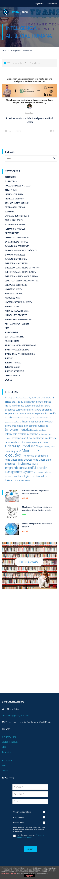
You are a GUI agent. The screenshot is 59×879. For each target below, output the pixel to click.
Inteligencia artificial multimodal (27, 437)
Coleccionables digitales (18, 186)
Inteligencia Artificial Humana (21, 272)
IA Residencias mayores (16, 242)
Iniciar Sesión (52, 4)
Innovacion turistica (16, 259)
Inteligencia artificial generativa (21, 433)
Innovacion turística (18, 430)
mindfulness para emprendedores (21, 466)
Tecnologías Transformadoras (20, 345)
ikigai (24, 421)
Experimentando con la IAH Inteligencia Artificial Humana (29, 120)
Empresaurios (12, 413)
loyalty (41, 447)
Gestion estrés (12, 233)
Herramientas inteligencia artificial (29, 418)
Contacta (6, 752)
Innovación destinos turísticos (21, 250)
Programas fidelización (44, 472)
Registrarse (39, 4)
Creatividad (11, 190)
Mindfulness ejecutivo (23, 453)
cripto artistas (12, 401)
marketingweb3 (13, 451)
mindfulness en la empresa (19, 459)
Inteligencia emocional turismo (21, 276)
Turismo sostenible (14, 371)
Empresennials (26, 413)
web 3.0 (27, 480)
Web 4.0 (8, 380)
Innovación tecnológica (38, 430)
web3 (22, 480)
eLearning (10, 212)
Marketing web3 (12, 298)
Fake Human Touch (14, 220)
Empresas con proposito (17, 216)
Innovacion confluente (17, 246)
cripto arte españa (44, 397)
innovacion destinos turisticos (32, 425)
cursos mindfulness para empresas (34, 409)
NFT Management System (17, 324)
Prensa (5, 770)
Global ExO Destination (16, 237)
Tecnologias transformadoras (33, 476)
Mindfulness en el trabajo (35, 455)
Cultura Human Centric (16, 203)
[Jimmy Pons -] (15, 13)
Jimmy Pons (29, 113)
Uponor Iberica (12, 376)
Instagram (7, 760)
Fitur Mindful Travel (15, 225)
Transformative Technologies (20, 354)
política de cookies (8, 873)
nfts (35, 472)
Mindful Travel (12, 307)
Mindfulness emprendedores (18, 319)
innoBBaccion (34, 421)
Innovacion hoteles (15, 255)
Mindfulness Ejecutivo (16, 315)
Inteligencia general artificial (39, 442)
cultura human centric (32, 401)
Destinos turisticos (15, 207)
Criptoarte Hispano (14, 199)
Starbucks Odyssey (11, 476)
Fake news (14, 418)
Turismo (9, 358)
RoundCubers (11, 332)
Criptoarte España (14, 194)
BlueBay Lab (11, 181)
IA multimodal (16, 422)
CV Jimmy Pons (9, 737)
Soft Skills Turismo (14, 337)
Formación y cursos (15, 229)
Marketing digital (14, 289)
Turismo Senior (12, 367)
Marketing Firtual (14, 294)
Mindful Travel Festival (16, 311)
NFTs (7, 328)
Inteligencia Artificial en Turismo (22, 268)
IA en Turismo (44, 418)
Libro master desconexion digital (22, 281)
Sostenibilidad (12, 341)
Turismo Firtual (13, 363)
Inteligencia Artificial (16, 263)
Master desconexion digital (19, 302)
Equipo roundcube (10, 742)
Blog (4, 747)
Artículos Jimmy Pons (12, 398)
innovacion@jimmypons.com (15, 715)
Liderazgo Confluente (16, 285)
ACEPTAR (29, 876)
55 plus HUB (10, 177)
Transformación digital (17, 350)
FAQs (4, 765)
